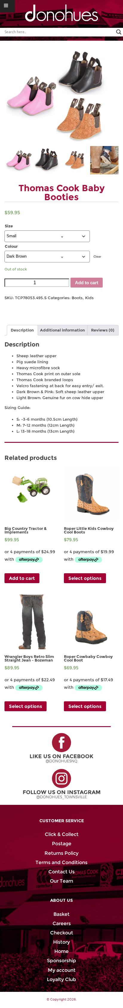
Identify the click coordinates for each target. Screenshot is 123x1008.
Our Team (61, 881)
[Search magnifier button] (119, 32)
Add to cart (86, 282)
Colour (11, 246)
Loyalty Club (61, 979)
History (61, 942)
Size (9, 226)
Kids (89, 298)
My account (62, 970)
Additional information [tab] (62, 330)
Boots (77, 298)
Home (61, 951)
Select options (85, 578)
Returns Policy (61, 853)
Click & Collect (62, 834)
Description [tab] (22, 330)
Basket (61, 914)
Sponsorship (61, 960)
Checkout (61, 933)
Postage (61, 843)
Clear (97, 257)
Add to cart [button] (22, 578)
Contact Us (61, 872)
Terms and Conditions (61, 862)
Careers (62, 923)
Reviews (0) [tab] (102, 330)
